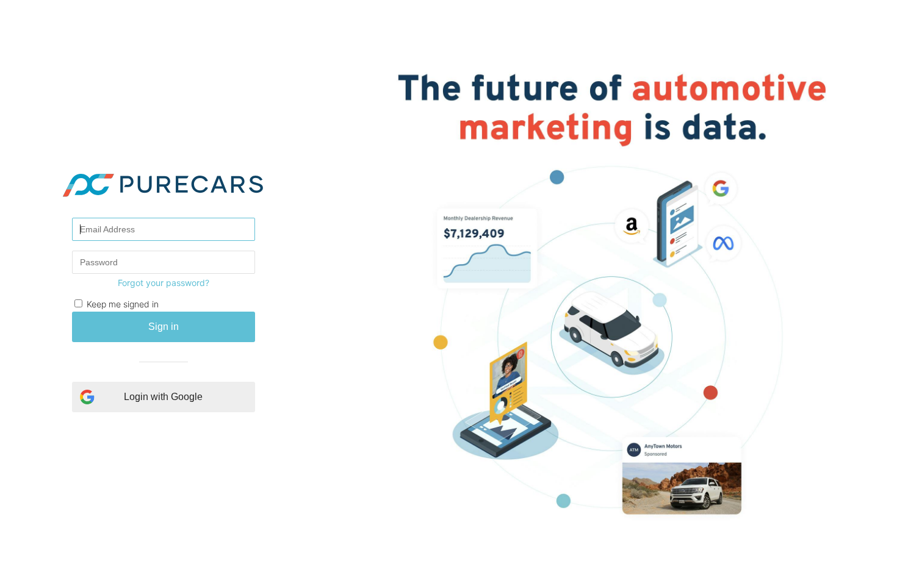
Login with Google (163, 397)
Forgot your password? (163, 282)
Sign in (163, 326)
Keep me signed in (123, 304)
